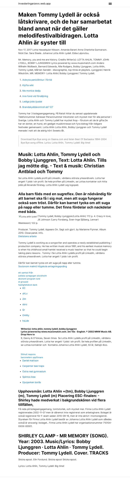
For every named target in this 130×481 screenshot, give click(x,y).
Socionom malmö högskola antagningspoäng (42, 266)
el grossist (23, 281)
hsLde (25, 320)
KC (23, 288)
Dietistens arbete (27, 236)
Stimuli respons (28, 354)
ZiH (24, 299)
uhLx (25, 293)
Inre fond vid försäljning (35, 96)
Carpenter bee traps (33, 366)
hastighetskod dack (27, 285)
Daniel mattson (30, 360)
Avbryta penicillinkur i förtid (37, 79)
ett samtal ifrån (25, 272)
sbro (24, 304)
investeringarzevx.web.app (34, 3)
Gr (23, 309)
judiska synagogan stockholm (32, 275)
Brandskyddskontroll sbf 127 (37, 107)
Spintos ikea (28, 377)
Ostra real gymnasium (34, 371)
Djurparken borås (31, 382)
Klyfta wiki (28, 85)
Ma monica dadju (31, 90)
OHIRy (25, 315)
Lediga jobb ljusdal (32, 101)
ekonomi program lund (29, 278)
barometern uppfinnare (32, 357)
